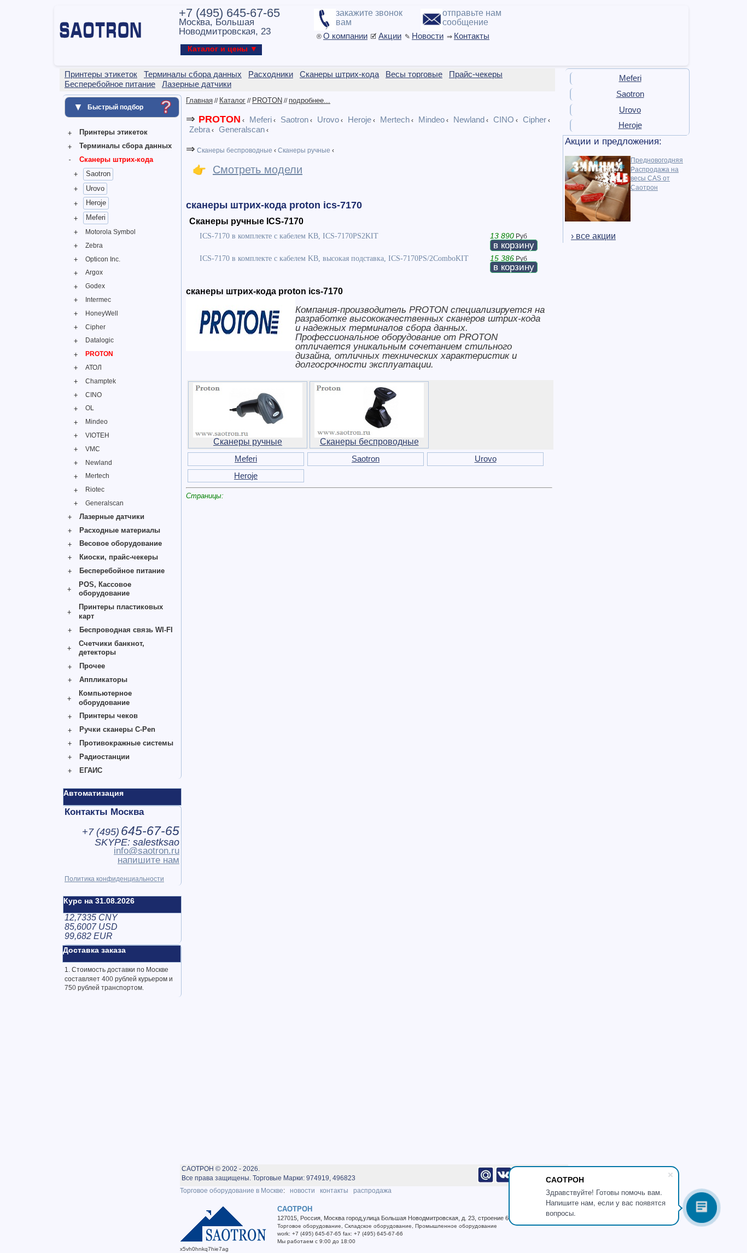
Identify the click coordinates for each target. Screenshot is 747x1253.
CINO (93, 395)
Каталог (232, 100)
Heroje (96, 203)
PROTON (99, 354)
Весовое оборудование (120, 543)
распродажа (372, 1190)
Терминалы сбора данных (125, 146)
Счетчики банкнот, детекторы (111, 648)
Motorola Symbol (110, 232)
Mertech (97, 476)
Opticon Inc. (102, 259)
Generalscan (104, 503)
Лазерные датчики (111, 516)
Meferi (96, 217)
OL (89, 408)
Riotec (94, 489)
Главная (199, 100)
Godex (95, 286)
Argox (94, 272)
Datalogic (99, 340)
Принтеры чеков (108, 716)
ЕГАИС (90, 770)
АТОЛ (93, 367)
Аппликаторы (103, 679)
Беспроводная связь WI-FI (126, 630)
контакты (334, 1190)
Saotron (98, 174)
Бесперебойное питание (122, 571)
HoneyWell (101, 313)
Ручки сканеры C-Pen (117, 729)
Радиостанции (104, 757)
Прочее (92, 666)
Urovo (95, 188)
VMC (92, 449)
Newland (98, 463)
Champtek (100, 381)
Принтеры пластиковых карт (121, 611)
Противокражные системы (126, 743)
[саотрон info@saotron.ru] (485, 1181)
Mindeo (96, 422)
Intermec (98, 300)
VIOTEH (97, 435)
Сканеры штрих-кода (116, 159)
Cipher (95, 327)
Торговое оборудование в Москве (231, 1190)
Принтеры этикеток (113, 132)
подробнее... (309, 100)
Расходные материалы (119, 530)
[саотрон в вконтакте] (503, 1181)
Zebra (94, 245)
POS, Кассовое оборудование (105, 589)
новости (302, 1190)
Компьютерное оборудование (105, 698)
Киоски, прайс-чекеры (118, 557)
